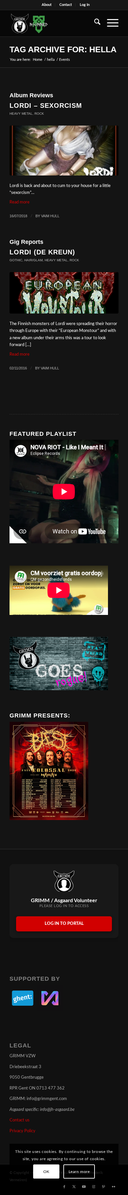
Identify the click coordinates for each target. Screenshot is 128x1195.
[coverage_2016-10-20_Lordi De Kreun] (64, 293)
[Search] (94, 23)
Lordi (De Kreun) (42, 252)
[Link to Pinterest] (104, 1187)
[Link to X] (74, 1187)
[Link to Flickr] (113, 1187)
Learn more (79, 1172)
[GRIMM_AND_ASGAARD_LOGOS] (53, 23)
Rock (39, 113)
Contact (65, 5)
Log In (85, 5)
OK (46, 1172)
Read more (20, 202)
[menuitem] (46, 5)
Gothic (16, 260)
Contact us (20, 1120)
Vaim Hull (50, 216)
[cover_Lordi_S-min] (64, 151)
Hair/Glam (33, 260)
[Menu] (109, 23)
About (47, 5)
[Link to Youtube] (84, 1187)
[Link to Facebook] (64, 1187)
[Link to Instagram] (94, 1187)
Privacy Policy (22, 1131)
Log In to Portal (64, 924)
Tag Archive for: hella (63, 49)
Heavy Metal (21, 113)
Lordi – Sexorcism (46, 105)
